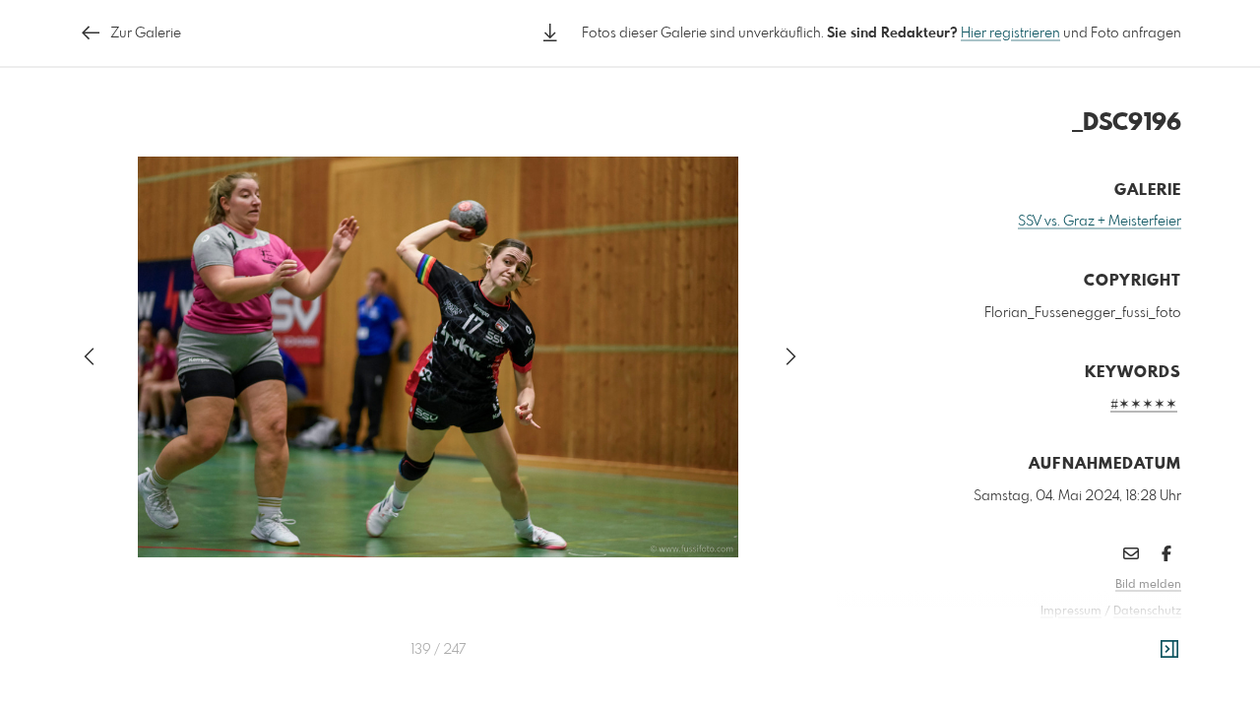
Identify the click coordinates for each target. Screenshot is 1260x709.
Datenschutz (1147, 611)
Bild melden (1148, 585)
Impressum (1071, 611)
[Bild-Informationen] (1169, 650)
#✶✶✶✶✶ (1143, 405)
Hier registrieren (1010, 33)
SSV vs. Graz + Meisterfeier (1099, 221)
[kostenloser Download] (550, 33)
